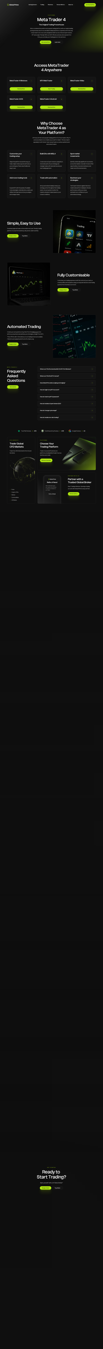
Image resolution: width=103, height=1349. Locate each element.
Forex (12, 489)
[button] (33, 4)
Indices (13, 495)
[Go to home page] (13, 5)
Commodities (15, 497)
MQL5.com (35, 332)
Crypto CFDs (14, 492)
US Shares (14, 500)
